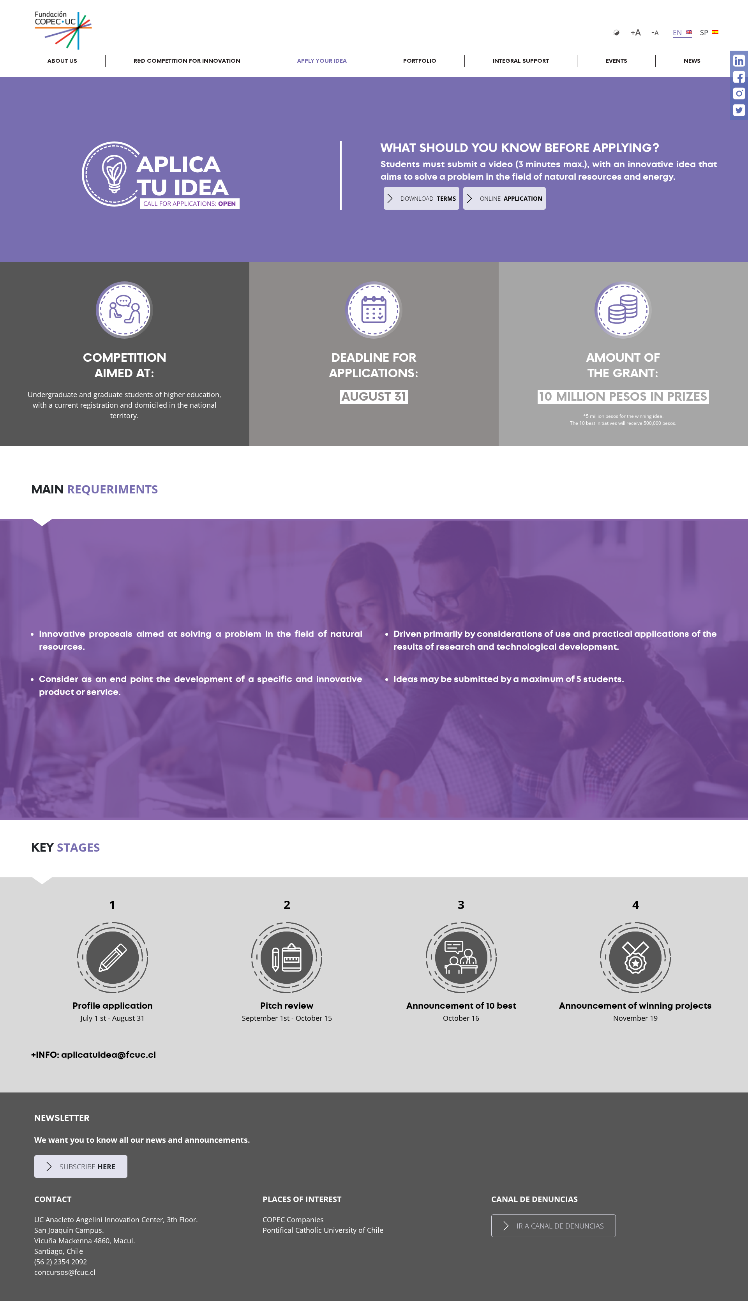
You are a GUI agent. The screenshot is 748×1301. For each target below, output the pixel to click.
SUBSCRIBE (87, 1166)
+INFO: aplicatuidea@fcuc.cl (93, 1055)
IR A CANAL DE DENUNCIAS (560, 1225)
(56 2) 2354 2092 (60, 1261)
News (692, 61)
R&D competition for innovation (187, 61)
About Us (62, 61)
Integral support (521, 61)
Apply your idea (322, 61)
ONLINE (511, 198)
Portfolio (419, 61)
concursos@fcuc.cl (64, 1272)
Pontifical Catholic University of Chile (323, 1230)
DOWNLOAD (428, 198)
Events (616, 61)
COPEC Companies (293, 1219)
